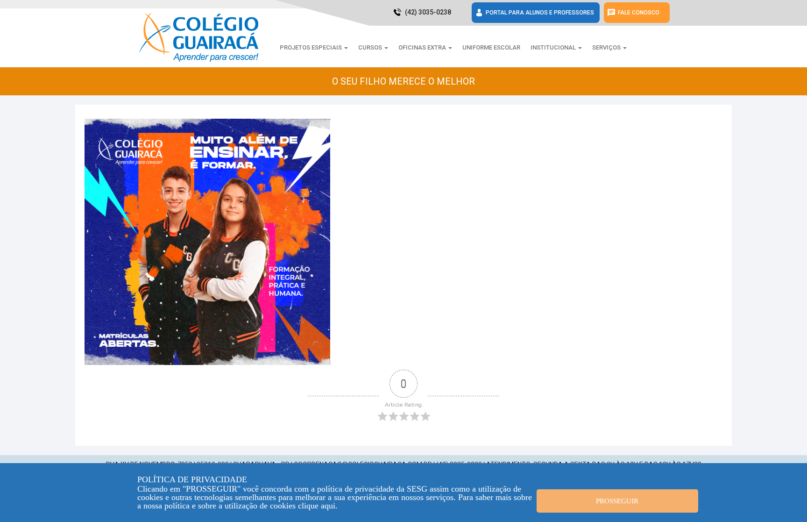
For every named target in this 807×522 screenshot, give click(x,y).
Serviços (607, 47)
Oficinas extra (422, 47)
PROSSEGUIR (617, 501)
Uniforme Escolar (491, 47)
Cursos (370, 47)
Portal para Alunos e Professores (540, 12)
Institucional (554, 47)
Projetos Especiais (311, 47)
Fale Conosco (638, 12)
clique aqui (316, 505)
